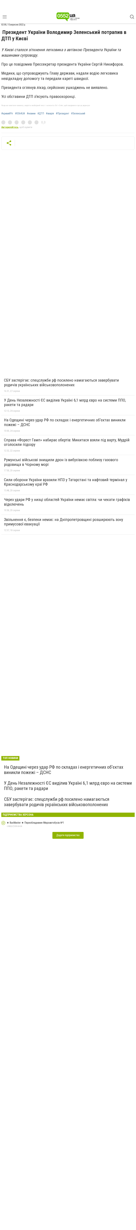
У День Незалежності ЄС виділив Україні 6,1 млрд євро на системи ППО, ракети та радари (65, 402)
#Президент (62, 113)
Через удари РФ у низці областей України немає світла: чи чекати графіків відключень (67, 502)
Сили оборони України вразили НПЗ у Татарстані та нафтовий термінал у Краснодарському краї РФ (65, 482)
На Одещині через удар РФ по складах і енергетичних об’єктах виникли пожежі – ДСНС (65, 422)
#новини (31, 113)
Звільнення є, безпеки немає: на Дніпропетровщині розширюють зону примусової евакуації (63, 522)
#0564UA (20, 113)
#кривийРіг (7, 113)
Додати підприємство (68, 835)
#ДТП (40, 113)
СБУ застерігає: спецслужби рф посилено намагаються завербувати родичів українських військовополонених (61, 382)
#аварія (50, 113)
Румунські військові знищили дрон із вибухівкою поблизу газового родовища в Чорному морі (61, 462)
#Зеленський (78, 113)
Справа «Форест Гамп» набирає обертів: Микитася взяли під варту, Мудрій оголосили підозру (67, 442)
